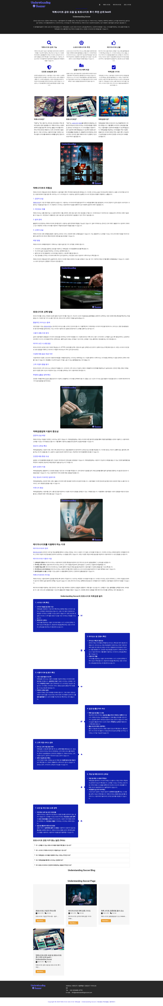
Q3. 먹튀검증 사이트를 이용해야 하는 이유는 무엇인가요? (53, 855)
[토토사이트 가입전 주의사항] (48, 894)
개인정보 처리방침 (102, 1002)
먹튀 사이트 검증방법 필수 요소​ (112, 911)
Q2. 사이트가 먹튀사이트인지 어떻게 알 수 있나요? (51, 850)
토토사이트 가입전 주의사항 (46, 911)
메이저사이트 (117, 4)
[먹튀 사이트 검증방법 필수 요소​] (113, 894)
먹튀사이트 (36, 202)
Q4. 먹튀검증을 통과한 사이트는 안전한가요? (49, 860)
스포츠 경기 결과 (77, 123)
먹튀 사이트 (106, 4)
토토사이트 (47, 326)
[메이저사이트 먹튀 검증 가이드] (81, 894)
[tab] (81, 845)
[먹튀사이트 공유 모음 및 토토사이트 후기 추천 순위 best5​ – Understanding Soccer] (48, 939)
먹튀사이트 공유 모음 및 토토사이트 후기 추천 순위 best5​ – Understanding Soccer (49, 957)
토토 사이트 (127, 4)
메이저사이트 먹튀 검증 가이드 (79, 911)
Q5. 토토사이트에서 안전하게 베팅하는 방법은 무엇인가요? (54, 865)
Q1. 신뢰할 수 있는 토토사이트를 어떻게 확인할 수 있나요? (53, 845)
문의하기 (112, 1002)
